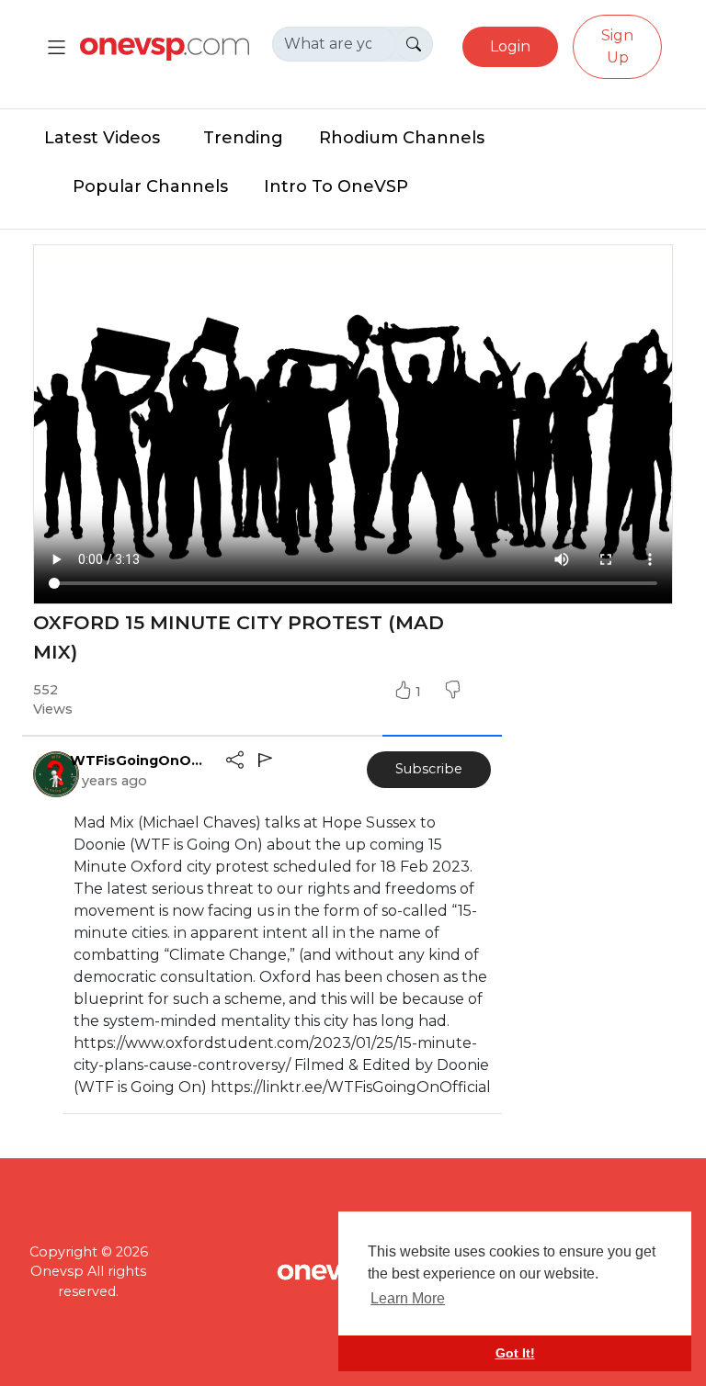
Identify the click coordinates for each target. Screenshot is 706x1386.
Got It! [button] (515, 1353)
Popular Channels (150, 186)
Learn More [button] (407, 1298)
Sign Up (617, 46)
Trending (243, 138)
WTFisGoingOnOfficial (139, 760)
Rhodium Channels (401, 138)
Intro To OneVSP (336, 186)
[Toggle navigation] (56, 47)
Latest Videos (102, 138)
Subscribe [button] (428, 769)
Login (510, 46)
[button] (452, 691)
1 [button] (420, 691)
